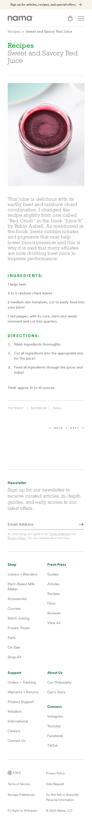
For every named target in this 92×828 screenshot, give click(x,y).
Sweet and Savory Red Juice (49, 31)
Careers (14, 731)
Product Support (21, 702)
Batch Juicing (18, 618)
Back (59, 428)
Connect (54, 707)
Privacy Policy (17, 538)
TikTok (52, 745)
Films (51, 603)
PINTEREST (16, 408)
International (18, 721)
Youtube (54, 726)
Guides (53, 574)
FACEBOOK (39, 408)
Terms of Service (59, 534)
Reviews (54, 613)
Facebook (55, 736)
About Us (55, 673)
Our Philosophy (59, 682)
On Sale (14, 647)
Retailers (14, 711)
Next (74, 428)
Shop (12, 565)
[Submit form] (81, 525)
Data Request (55, 784)
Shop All (14, 657)
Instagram (55, 716)
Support (14, 673)
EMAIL (57, 408)
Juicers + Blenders (22, 574)
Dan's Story (56, 692)
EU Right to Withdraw (22, 810)
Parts (12, 638)
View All (53, 623)
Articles (53, 584)
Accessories (17, 599)
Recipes (14, 31)
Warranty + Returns (23, 692)
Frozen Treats (19, 628)
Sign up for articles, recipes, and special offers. (43, 4)
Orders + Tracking (22, 682)
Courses (14, 608)
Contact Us (17, 741)
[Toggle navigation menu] (81, 18)
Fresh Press (56, 565)
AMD (17, 773)
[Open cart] (70, 18)
